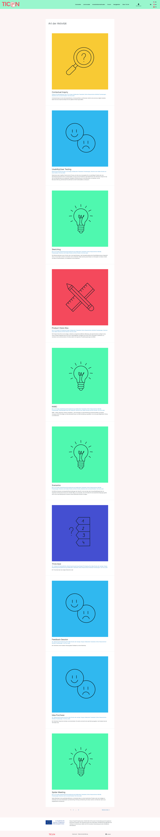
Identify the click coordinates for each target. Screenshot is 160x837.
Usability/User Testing (61, 169)
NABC (54, 406)
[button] (139, 4)
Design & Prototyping (61, 330)
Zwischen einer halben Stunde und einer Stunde (69, 253)
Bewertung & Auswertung (57, 171)
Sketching (56, 249)
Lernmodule (86, 4)
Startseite (78, 4)
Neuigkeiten (116, 4)
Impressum (74, 834)
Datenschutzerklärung (83, 834)
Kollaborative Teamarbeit (78, 94)
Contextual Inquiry (60, 92)
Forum (109, 4)
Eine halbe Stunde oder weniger (96, 566)
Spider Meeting (58, 792)
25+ (53, 566)
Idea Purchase (58, 715)
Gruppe (71, 94)
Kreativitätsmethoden (98, 4)
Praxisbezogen (102, 94)
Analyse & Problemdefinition (58, 94)
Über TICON (125, 4)
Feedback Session (60, 639)
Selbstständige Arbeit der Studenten (67, 410)
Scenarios (56, 485)
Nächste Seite (106, 810)
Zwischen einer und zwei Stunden (59, 95)
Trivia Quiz (56, 564)
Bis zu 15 (67, 94)
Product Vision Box (60, 328)
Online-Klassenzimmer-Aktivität (92, 94)
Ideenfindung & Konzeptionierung (67, 251)
